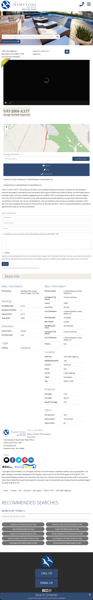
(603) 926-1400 (15, 442)
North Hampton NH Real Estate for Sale (67, 534)
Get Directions (81, 159)
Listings (13, 490)
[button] (57, 37)
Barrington (37, 490)
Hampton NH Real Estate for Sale (23, 524)
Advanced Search (10, 41)
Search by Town (12, 510)
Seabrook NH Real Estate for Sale (23, 534)
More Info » (31, 437)
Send (5, 264)
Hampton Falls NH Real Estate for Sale (67, 524)
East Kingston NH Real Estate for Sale (67, 538)
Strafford (27, 490)
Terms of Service (33, 268)
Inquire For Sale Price (41, 51)
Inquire (47, 165)
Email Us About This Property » (39, 434)
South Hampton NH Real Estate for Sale (23, 538)
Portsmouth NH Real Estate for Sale (67, 543)
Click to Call (47, 174)
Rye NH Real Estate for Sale (23, 529)
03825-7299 (49, 490)
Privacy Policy (84, 259)
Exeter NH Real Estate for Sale (67, 529)
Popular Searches (13, 516)
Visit (47, 170)
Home (5, 490)
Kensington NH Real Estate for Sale (23, 543)
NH (20, 490)
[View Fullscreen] (6, 135)
